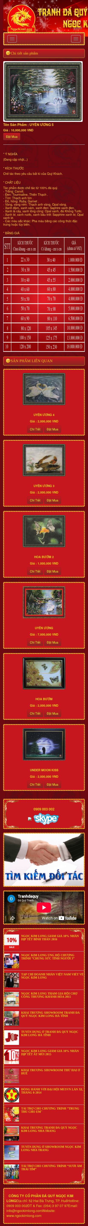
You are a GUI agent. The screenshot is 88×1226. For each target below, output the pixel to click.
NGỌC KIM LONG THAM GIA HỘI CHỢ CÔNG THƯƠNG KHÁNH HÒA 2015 (49, 995)
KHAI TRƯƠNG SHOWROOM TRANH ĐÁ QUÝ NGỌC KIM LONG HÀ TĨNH (50, 1014)
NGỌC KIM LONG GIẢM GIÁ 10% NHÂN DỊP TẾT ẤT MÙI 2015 (50, 1052)
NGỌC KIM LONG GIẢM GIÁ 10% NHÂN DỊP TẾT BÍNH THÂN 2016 (50, 937)
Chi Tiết (35, 429)
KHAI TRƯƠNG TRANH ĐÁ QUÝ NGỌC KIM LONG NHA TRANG (49, 1129)
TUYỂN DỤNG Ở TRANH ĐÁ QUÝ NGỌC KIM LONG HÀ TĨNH (49, 1033)
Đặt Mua (12, 136)
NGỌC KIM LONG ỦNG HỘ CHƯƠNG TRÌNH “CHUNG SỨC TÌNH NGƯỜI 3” (48, 957)
